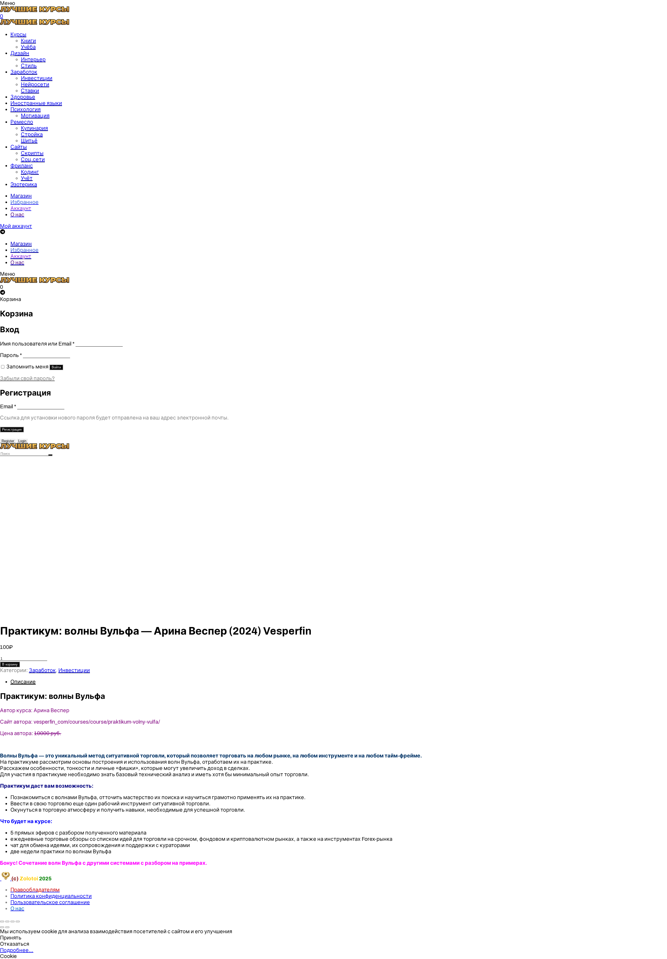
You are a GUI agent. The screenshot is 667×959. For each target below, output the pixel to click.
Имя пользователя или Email (37, 344)
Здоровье (22, 97)
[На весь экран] (12, 921)
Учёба (28, 47)
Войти (56, 367)
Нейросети (35, 84)
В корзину (10, 664)
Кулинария (34, 128)
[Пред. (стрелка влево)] (2, 927)
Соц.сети (33, 159)
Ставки (30, 90)
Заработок (23, 72)
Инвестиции (36, 78)
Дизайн (19, 53)
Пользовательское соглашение (50, 902)
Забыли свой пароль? (27, 378)
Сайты (18, 147)
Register (8, 441)
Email (8, 406)
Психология (25, 109)
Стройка (32, 134)
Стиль (29, 65)
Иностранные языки (36, 103)
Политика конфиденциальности (51, 896)
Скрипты (32, 153)
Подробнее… (16, 950)
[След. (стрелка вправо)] (7, 927)
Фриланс (21, 165)
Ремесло (21, 122)
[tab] (338, 682)
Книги (28, 40)
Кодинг (30, 172)
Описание (23, 682)
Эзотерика (23, 184)
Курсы (18, 34)
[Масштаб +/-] (18, 921)
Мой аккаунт (16, 226)
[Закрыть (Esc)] (2, 921)
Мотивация (35, 115)
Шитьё (29, 140)
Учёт (27, 178)
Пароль (11, 355)
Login (22, 441)
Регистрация (12, 429)
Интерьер (33, 59)
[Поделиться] (7, 921)
